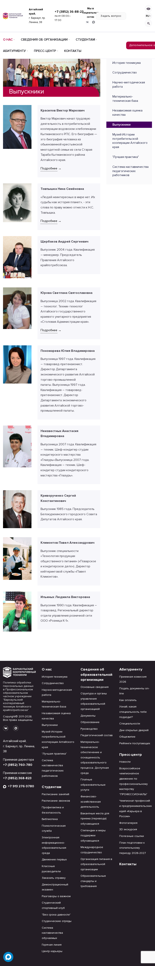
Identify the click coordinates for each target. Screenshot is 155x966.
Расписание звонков (56, 800)
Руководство (89, 729)
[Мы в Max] (94, 22)
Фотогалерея (128, 823)
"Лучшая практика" (125, 157)
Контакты (72, 51)
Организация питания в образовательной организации (96, 864)
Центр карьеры (52, 951)
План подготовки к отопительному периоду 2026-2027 (132, 848)
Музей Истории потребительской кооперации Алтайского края (130, 140)
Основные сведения (95, 687)
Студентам (85, 40)
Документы (88, 715)
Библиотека (50, 819)
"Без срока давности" (56, 914)
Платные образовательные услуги (93, 785)
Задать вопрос (111, 16)
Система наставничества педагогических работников (130, 171)
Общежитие (127, 736)
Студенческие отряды (56, 921)
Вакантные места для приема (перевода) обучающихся (95, 818)
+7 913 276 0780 (20, 786)
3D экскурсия (128, 829)
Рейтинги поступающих (134, 743)
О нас (8, 40)
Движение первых (54, 859)
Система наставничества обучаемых (52, 933)
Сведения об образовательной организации (96, 674)
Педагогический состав (97, 735)
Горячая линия (52, 944)
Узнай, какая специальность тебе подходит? (133, 712)
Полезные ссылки (131, 836)
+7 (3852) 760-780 (17, 765)
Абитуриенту (14, 51)
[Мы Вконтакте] (87, 22)
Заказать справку (54, 878)
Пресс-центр (45, 51)
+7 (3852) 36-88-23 (69, 12)
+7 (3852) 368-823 (17, 778)
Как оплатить (128, 700)
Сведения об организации (44, 40)
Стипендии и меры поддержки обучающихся (93, 835)
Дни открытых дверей (134, 730)
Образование (90, 722)
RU (147, 16)
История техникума (126, 63)
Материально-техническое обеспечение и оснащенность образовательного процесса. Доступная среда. (95, 757)
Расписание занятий (55, 794)
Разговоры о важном (56, 896)
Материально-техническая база (125, 99)
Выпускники (121, 125)
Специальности (129, 723)
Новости (125, 761)
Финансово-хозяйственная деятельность (91, 801)
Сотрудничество (124, 72)
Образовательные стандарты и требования (93, 881)
